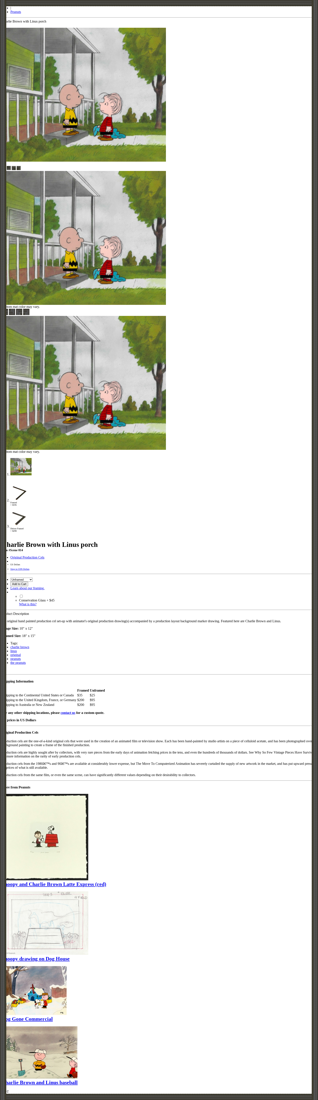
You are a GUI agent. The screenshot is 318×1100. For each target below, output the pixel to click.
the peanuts (18, 663)
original (15, 655)
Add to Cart (19, 584)
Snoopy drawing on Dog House (36, 959)
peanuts (15, 659)
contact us (68, 713)
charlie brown (19, 647)
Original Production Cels (27, 557)
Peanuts (15, 12)
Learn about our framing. (27, 588)
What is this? (28, 604)
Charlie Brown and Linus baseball (40, 1082)
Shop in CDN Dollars (19, 569)
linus (13, 651)
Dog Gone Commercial (27, 1019)
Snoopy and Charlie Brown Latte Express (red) (54, 884)
